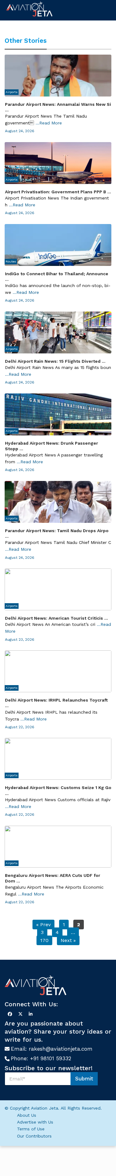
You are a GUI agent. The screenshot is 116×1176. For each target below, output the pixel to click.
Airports (12, 92)
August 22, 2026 (19, 727)
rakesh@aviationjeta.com (60, 1049)
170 (44, 940)
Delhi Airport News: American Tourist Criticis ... (56, 618)
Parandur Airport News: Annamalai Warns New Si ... (58, 107)
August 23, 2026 (19, 639)
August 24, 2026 (19, 131)
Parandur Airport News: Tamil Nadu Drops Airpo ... (57, 533)
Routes (11, 261)
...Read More (49, 122)
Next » (68, 940)
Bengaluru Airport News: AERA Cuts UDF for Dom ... (52, 878)
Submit (84, 1078)
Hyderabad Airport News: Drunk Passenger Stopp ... (51, 446)
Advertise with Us (35, 1122)
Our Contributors (34, 1135)
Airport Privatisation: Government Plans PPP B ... (58, 191)
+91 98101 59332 (50, 1058)
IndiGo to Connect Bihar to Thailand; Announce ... (56, 276)
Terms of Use (31, 1128)
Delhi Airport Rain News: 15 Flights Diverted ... (55, 361)
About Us (26, 1115)
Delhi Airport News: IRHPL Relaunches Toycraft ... (56, 703)
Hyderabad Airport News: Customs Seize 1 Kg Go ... (58, 790)
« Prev (43, 924)
